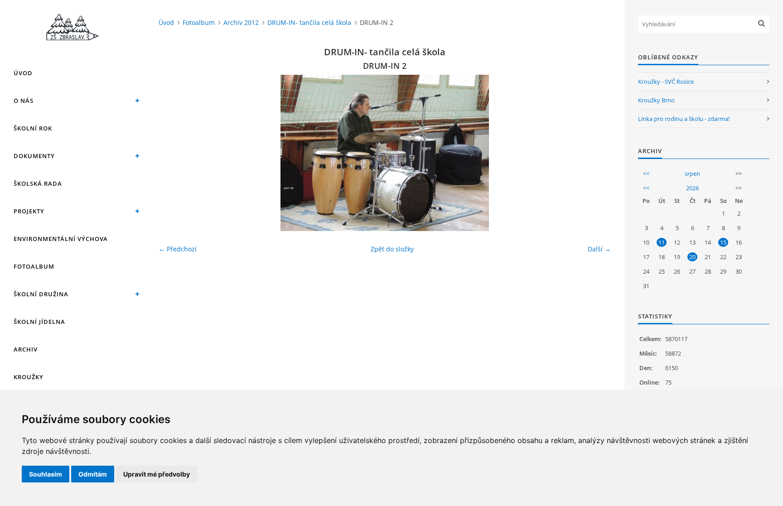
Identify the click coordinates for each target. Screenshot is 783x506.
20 (692, 257)
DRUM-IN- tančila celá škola (309, 22)
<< (646, 173)
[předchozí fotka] (173, 153)
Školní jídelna (39, 322)
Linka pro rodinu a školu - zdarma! (684, 119)
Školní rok (33, 128)
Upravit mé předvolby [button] (156, 474)
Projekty (29, 211)
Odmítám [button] (92, 474)
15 (723, 242)
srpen (692, 173)
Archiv (26, 349)
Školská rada (38, 183)
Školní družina (41, 294)
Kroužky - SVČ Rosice (666, 81)
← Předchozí (178, 249)
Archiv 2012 (241, 22)
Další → (599, 249)
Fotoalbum (34, 266)
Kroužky (29, 377)
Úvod (23, 73)
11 (661, 242)
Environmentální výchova (61, 239)
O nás (24, 100)
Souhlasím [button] (45, 474)
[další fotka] (596, 153)
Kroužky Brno (656, 100)
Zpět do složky (392, 249)
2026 (692, 188)
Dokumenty (34, 156)
